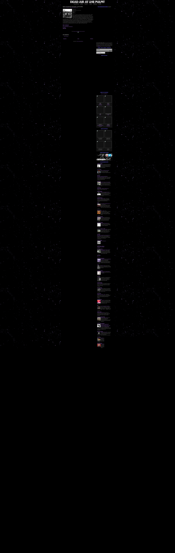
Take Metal (98, 234)
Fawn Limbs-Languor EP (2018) (102, 446)
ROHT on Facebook (66, 25)
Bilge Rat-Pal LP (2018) (101, 484)
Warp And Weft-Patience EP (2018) (102, 486)
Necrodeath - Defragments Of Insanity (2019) (103, 383)
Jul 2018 (99, 525)
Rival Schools (102, 217)
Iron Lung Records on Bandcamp (68, 26)
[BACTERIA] (100, 123)
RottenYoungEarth (99, 240)
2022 (98, 420)
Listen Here (64, 28)
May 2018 (99, 527)
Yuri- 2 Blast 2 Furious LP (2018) (102, 440)
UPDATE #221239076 (100, 283)
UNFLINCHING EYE (99, 343)
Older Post (91, 38)
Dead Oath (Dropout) (100, 493)
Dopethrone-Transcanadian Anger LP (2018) (103, 512)
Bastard (102, 288)
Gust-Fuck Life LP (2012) (101, 454)
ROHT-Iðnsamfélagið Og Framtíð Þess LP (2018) (104, 463)
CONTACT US (99, 46)
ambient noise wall (99, 376)
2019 (98, 423)
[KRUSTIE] (108, 120)
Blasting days (99, 181)
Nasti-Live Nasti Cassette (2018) (102, 492)
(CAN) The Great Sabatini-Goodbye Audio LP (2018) (104, 430)
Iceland (77, 31)
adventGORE (99, 363)
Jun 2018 (99, 526)
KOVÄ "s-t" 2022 (103, 265)
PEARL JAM (102, 377)
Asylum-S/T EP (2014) (100, 491)
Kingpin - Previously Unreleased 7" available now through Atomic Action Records (105, 408)
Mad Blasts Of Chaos (100, 331)
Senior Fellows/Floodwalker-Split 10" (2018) (103, 479)
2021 (98, 421)
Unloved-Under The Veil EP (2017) (102, 462)
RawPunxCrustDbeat (100, 270)
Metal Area (98, 175)
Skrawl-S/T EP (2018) (100, 483)
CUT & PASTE (99, 388)
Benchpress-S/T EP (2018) (101, 494)
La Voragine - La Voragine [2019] (105, 364)
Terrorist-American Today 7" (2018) (102, 507)
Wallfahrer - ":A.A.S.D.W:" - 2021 (101, 294)
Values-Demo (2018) (100, 455)
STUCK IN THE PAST (99, 406)
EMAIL (100, 114)
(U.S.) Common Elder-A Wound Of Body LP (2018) (104, 435)
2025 (98, 416)
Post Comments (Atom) (80, 41)
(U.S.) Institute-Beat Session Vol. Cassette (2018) (104, 506)
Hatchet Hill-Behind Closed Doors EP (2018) (103, 505)
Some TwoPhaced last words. (101, 312)
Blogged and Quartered (100, 349)
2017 (98, 533)
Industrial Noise (80, 31)
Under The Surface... (100, 282)
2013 (98, 538)
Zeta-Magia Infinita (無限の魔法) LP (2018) (103, 464)
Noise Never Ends (99, 287)
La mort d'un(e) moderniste (100, 323)
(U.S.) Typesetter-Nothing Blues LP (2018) (103, 513)
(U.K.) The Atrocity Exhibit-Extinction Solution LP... (104, 447)
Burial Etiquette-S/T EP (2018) (101, 456)
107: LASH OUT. (103, 300)
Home (78, 38)
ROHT (84, 31)
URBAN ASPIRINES (99, 191)
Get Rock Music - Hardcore (100, 246)
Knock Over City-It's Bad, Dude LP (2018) (103, 485)
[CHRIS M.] (108, 102)
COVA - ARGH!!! (99, 169)
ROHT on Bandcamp (66, 24)
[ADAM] (100, 102)
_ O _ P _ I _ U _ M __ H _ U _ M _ (101, 228)
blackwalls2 (98, 255)
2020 (98, 422)
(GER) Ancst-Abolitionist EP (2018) (102, 472)
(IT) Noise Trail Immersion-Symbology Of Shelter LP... (104, 498)
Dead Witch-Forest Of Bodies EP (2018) (103, 442)
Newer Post (64, 38)
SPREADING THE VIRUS (100, 125)
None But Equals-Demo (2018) (102, 432)
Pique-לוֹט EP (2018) (100, 515)
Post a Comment (66, 36)
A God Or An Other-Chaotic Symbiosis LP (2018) (104, 461)
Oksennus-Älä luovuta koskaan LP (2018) (103, 501)
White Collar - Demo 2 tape (104, 223)
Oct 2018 (99, 521)
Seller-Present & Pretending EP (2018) (102, 449)
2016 (98, 534)
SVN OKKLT (98, 276)
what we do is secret (100, 222)
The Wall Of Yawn (99, 299)
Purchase (64, 27)
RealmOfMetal (99, 293)
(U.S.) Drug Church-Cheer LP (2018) (102, 514)
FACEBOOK (108, 125)
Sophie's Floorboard (100, 216)
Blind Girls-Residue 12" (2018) (102, 476)
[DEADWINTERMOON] (108, 113)
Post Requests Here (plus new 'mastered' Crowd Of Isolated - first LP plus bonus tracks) (106, 351)
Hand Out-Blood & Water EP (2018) (102, 450)
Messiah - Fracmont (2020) (104, 317)
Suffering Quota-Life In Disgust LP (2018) (103, 471)
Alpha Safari (99, 470)
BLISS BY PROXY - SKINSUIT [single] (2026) (102, 188)
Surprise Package (100, 487)
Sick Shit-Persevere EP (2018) (101, 478)
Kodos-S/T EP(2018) (100, 457)
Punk (82, 31)
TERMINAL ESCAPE (99, 163)
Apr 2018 (99, 528)
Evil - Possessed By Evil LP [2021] (105, 306)
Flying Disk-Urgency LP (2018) (102, 429)
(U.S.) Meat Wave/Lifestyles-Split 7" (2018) (103, 439)
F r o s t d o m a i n (99, 382)
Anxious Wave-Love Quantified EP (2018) (103, 448)
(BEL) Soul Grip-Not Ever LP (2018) (102, 499)
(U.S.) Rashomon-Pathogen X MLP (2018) (103, 469)
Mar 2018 (99, 529)
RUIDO (98, 264)
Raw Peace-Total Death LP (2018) (102, 477)
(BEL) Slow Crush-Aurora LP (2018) (102, 520)
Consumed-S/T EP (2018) (101, 516)
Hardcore (74, 31)
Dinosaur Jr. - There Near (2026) (101, 198)
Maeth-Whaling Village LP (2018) (102, 441)
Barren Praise (99, 400)
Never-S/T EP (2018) (100, 508)
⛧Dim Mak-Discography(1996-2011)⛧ (106, 203)
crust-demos (99, 337)
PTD (97, 305)
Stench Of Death (99, 394)
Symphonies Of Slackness (100, 258)
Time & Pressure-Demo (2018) (102, 500)
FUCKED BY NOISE (99, 369)
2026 (98, 415)
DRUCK (102, 164)
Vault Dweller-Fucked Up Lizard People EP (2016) (104, 431)
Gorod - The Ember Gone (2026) (105, 170)
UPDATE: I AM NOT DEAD (104, 229)
